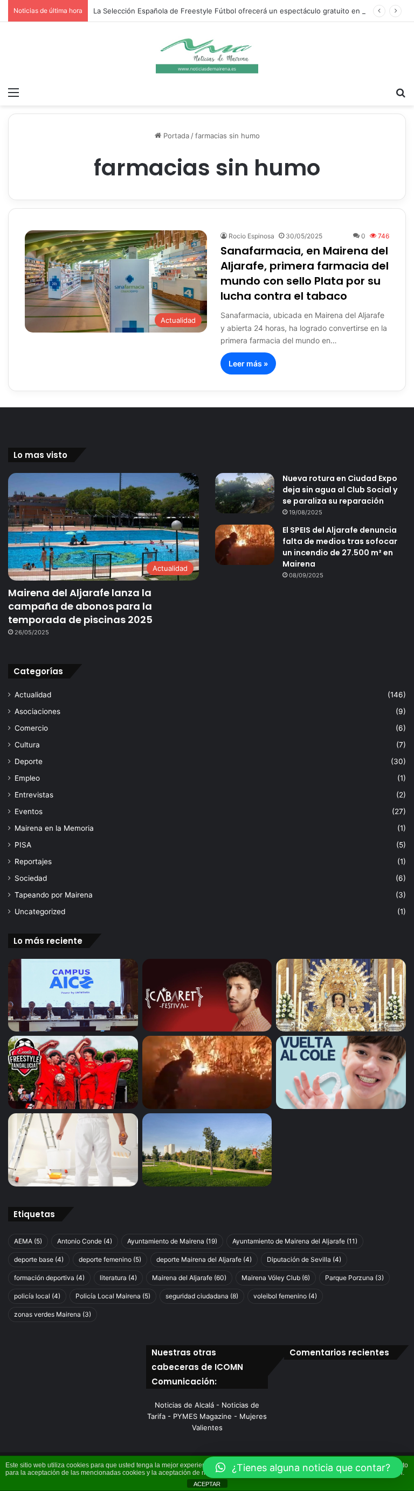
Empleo (27, 778)
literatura (118, 1278)
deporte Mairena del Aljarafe (204, 1259)
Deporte (29, 761)
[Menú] (13, 92)
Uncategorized (40, 911)
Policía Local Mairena (112, 1296)
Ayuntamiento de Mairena (172, 1241)
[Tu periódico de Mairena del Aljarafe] (207, 52)
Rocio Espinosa (251, 236)
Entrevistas (34, 794)
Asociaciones (37, 711)
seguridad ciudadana (201, 1296)
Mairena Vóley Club (276, 1278)
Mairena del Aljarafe (189, 1278)
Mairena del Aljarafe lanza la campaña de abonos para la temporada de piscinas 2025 (80, 606)
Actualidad (33, 694)
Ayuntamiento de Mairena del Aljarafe (294, 1241)
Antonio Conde (84, 1241)
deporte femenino (110, 1259)
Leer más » (248, 363)
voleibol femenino (285, 1296)
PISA (23, 844)
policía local (37, 1296)
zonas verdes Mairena (52, 1314)
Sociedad (31, 878)
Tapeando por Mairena (54, 895)
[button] (303, 1467)
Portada (175, 135)
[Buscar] (400, 92)
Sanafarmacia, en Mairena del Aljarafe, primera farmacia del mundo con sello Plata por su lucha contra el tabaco (304, 273)
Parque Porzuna (354, 1278)
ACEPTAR (207, 1484)
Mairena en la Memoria (54, 828)
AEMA (28, 1241)
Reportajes (33, 861)
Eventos (29, 811)
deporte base (39, 1259)
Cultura (27, 744)
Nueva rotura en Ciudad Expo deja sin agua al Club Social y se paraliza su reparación (339, 489)
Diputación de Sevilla (304, 1259)
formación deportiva (49, 1278)
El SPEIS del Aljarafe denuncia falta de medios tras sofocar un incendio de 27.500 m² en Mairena (339, 547)
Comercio (31, 728)
